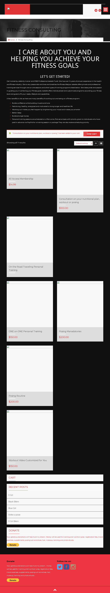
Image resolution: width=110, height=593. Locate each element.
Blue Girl (12, 508)
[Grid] (96, 143)
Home (12, 40)
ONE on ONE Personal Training (25, 331)
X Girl (10, 495)
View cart (92, 134)
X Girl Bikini (13, 521)
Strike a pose (14, 515)
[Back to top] (55, 590)
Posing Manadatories (70, 331)
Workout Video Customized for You (28, 460)
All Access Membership (21, 179)
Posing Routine (17, 396)
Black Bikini (13, 501)
